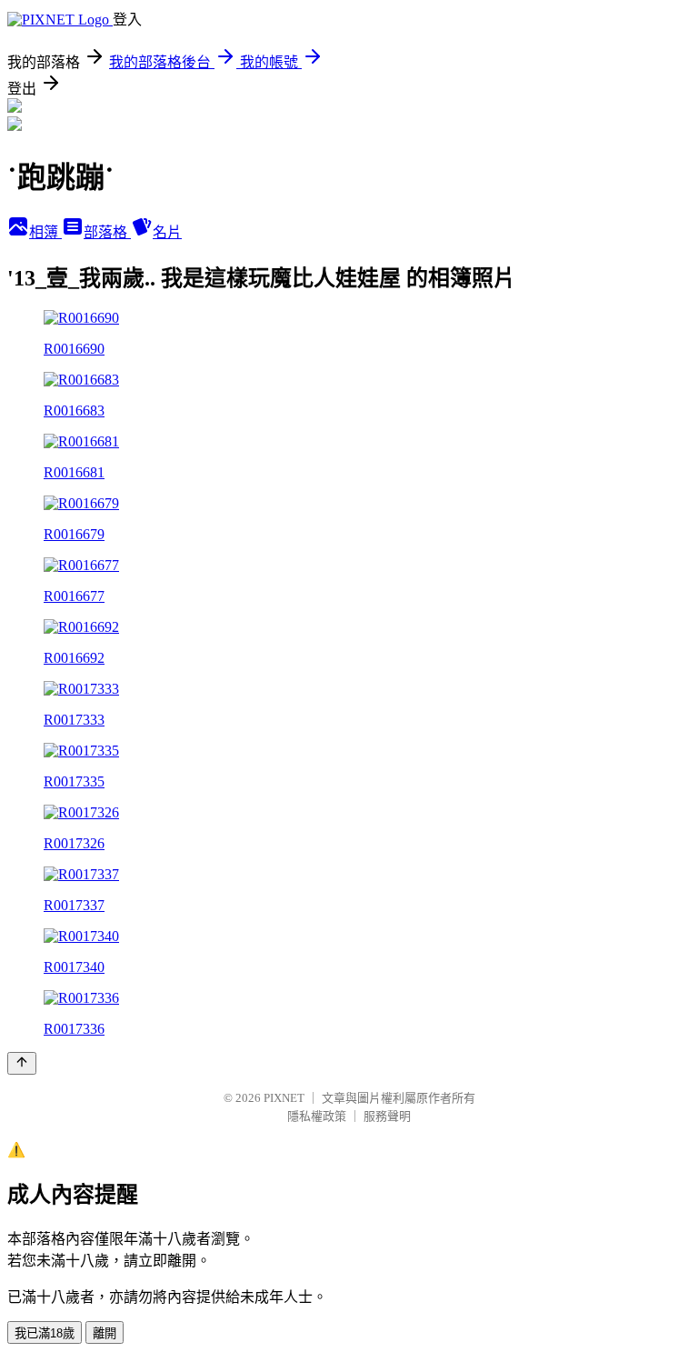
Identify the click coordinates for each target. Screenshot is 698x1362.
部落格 (107, 232)
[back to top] (21, 1063)
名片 (167, 232)
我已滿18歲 (45, 1333)
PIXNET (284, 1098)
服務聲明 (387, 1116)
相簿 (45, 232)
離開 (104, 1333)
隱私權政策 (316, 1116)
